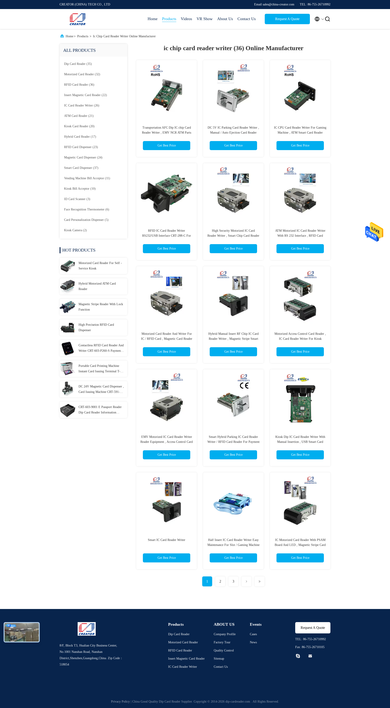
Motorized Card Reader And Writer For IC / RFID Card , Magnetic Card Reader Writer (166, 338)
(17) (80, 136)
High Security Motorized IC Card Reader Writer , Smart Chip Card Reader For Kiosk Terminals (233, 235)
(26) (81, 105)
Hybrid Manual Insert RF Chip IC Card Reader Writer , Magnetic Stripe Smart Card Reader (233, 338)
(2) (75, 230)
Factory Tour (222, 642)
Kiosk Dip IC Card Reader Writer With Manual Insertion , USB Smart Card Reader (300, 441)
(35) (78, 64)
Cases (253, 634)
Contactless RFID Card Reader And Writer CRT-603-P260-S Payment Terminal (101, 349)
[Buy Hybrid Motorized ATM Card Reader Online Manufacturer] (68, 286)
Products (169, 19)
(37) (81, 168)
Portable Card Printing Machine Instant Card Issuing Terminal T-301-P (99, 369)
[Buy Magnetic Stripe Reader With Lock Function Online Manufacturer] (68, 307)
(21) (79, 116)
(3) (77, 199)
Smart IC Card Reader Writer (166, 540)
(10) (80, 188)
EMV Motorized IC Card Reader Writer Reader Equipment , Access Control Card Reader (166, 441)
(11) (87, 178)
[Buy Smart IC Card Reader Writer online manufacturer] (166, 502)
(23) (81, 147)
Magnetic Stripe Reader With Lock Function (101, 306)
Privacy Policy (120, 701)
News (253, 642)
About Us (225, 19)
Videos (186, 19)
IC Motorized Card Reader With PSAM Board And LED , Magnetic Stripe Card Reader (300, 545)
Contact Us (246, 19)
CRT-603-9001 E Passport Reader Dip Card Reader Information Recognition (100, 410)
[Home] (78, 19)
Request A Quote (287, 19)
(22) (85, 95)
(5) (86, 220)
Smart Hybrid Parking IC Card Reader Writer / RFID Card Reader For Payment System (233, 441)
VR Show (205, 19)
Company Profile (225, 634)
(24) (83, 157)
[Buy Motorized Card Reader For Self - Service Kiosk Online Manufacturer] (68, 266)
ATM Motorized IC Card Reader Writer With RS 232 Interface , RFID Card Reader (300, 235)
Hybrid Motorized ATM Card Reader (97, 286)
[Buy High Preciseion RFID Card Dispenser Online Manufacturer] (68, 327)
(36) (79, 84)
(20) (79, 126)
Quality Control (224, 650)
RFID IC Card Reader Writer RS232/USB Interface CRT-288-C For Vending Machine (166, 235)
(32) (82, 74)
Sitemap (219, 658)
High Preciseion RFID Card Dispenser (96, 327)
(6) (86, 209)
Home (153, 19)
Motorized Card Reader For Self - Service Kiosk (100, 265)
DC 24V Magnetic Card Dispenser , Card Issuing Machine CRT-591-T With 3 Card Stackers (101, 390)
